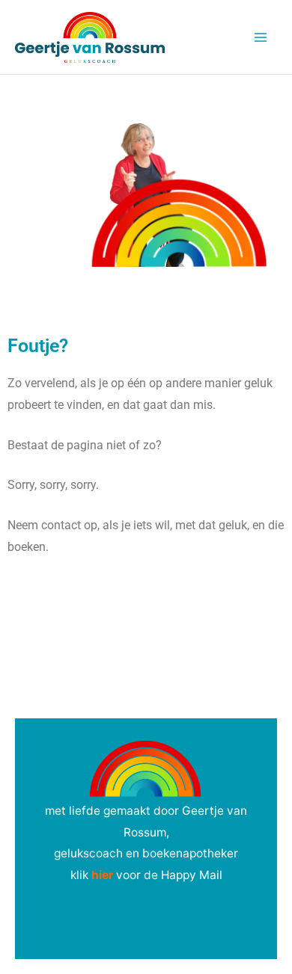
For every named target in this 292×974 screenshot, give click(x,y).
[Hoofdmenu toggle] (261, 37)
